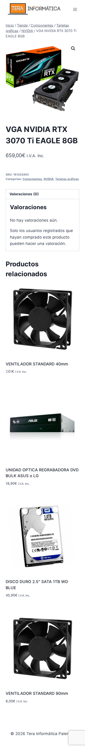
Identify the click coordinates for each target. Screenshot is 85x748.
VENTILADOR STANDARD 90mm (37, 693)
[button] (73, 48)
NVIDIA (49, 179)
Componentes (32, 179)
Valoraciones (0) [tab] (24, 194)
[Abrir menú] (75, 9)
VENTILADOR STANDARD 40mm (37, 364)
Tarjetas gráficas (67, 179)
